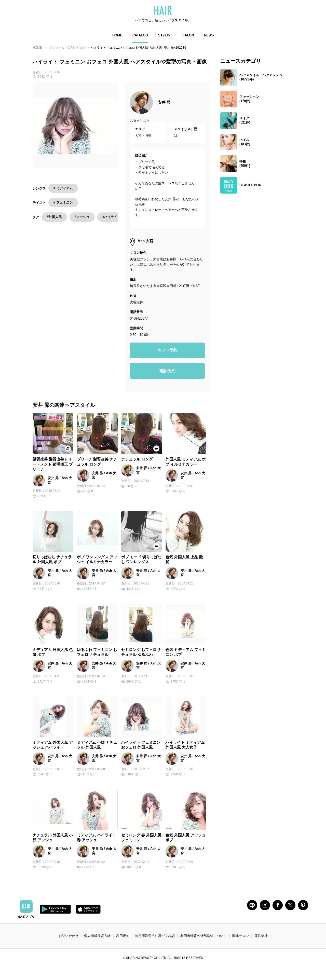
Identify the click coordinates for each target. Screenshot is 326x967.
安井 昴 (164, 102)
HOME (117, 35)
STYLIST (165, 35)
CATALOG (140, 35)
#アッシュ (82, 217)
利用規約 (122, 936)
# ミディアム (63, 188)
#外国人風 (54, 217)
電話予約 (167, 371)
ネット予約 (167, 350)
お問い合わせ (68, 936)
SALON (188, 35)
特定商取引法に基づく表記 (155, 936)
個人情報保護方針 (97, 936)
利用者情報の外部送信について (203, 936)
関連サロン (240, 936)
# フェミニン (63, 202)
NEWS (209, 35)
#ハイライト (111, 217)
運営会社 (261, 936)
